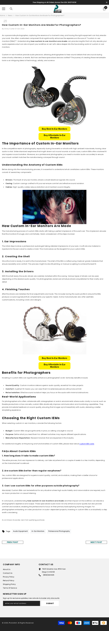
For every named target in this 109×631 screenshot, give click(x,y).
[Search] (11, 8)
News (10, 15)
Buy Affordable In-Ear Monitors (54, 136)
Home (2, 15)
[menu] (3, 8)
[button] (54, 128)
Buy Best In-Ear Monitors (54, 129)
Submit (50, 603)
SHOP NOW (72, 2)
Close (107, 2)
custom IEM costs (86, 444)
